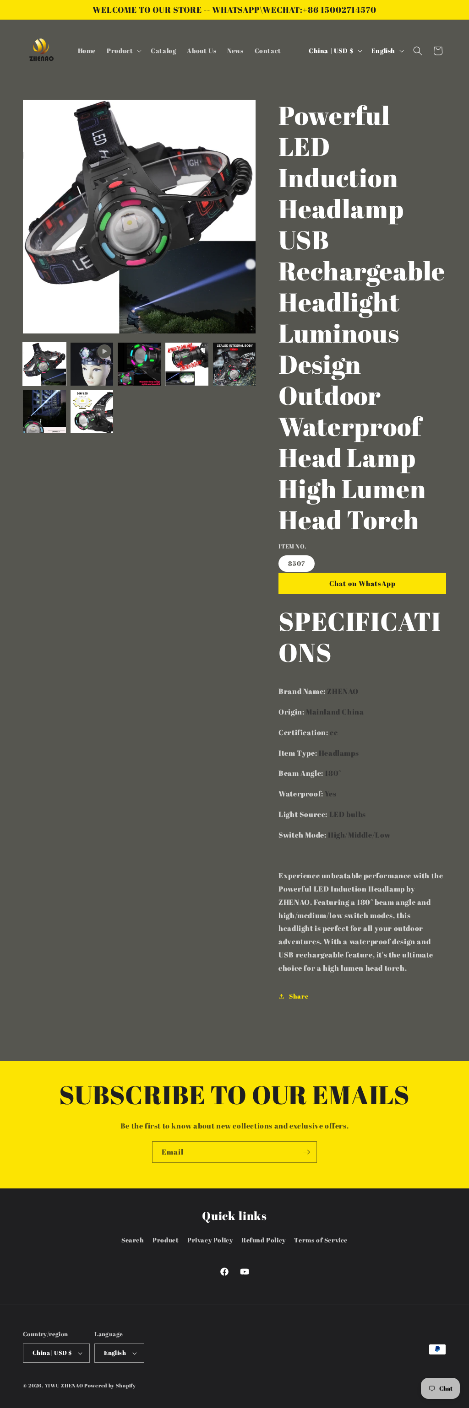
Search (132, 1240)
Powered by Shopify (110, 1385)
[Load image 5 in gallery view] (44, 411)
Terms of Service (321, 1240)
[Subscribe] (306, 1152)
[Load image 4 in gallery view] (234, 364)
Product (166, 1240)
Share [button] (298, 996)
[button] (123, 50)
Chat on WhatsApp (362, 583)
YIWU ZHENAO (64, 1385)
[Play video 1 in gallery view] (92, 364)
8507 (296, 563)
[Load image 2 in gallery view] (139, 364)
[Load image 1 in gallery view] (44, 364)
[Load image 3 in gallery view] (186, 364)
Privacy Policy (210, 1240)
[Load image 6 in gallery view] (92, 411)
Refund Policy (263, 1240)
